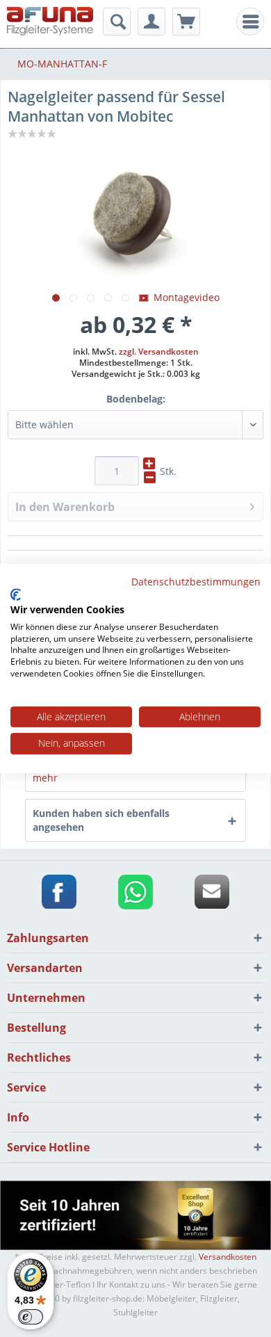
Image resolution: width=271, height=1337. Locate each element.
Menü (254, 22)
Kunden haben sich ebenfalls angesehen (101, 820)
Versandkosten (227, 1257)
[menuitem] (250, 21)
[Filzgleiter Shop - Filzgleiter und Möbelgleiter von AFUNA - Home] (50, 22)
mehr (45, 777)
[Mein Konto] (151, 21)
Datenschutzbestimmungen (196, 581)
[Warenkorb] (186, 21)
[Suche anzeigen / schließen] (117, 21)
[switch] (30, 1316)
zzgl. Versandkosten (159, 351)
